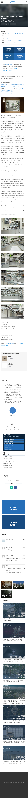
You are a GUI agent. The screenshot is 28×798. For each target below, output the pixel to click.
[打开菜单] (2, 2)
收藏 (13, 24)
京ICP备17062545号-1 (18, 782)
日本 (8, 35)
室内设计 (20, 40)
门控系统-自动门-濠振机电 (7, 458)
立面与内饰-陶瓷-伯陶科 (7, 463)
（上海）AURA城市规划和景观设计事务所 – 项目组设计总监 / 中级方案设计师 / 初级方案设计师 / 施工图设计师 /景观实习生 (13, 395)
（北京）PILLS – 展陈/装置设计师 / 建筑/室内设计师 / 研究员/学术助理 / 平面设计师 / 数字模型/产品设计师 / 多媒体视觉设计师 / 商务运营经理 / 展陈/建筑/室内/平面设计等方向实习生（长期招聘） (13, 401)
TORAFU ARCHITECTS (17, 33)
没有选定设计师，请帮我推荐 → (9, 441)
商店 (15, 42)
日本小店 (9, 40)
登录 (12, 480)
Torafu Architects (9, 64)
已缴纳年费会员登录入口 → (8, 449)
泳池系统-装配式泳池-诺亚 (7, 465)
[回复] (24, 539)
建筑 (8, 38)
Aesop (8, 33)
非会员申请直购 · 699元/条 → (9, 445)
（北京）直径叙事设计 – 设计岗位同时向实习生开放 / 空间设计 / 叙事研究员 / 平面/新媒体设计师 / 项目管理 (13, 388)
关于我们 (4, 782)
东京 (15, 40)
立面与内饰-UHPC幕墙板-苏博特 (8, 461)
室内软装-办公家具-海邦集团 (7, 469)
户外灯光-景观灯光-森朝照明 (7, 467)
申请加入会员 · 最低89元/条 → (9, 447)
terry (7, 539)
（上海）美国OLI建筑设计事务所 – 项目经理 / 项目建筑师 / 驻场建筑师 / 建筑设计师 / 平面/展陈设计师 (12, 391)
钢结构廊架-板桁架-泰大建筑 (7, 456)
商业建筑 (9, 42)
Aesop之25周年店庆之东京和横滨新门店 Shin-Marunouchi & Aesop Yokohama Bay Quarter (12, 91)
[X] (14, 427)
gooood (13, 2)
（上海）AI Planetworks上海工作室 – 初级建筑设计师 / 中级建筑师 (13, 398)
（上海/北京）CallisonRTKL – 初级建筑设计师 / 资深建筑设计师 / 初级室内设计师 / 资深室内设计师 (13, 385)
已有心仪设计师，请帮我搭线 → (9, 439)
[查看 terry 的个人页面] (3, 540)
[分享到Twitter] (6, 24)
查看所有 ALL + (6, 454)
